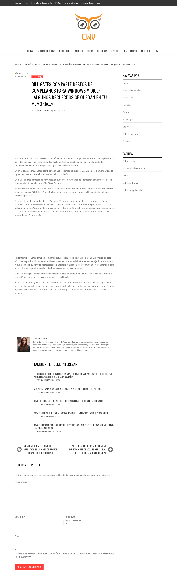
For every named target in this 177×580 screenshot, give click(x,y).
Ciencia (90, 51)
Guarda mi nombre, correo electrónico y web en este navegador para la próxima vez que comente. (65, 555)
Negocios (79, 51)
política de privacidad (90, 3)
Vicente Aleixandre (43, 380)
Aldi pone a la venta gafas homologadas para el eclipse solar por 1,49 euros (68, 388)
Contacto (145, 51)
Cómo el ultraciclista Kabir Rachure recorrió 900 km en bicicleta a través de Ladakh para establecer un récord (74, 426)
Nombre (20, 516)
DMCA (58, 3)
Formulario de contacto (41, 3)
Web (17, 535)
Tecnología (102, 51)
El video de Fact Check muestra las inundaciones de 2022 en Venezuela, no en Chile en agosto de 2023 (87, 449)
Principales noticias (46, 51)
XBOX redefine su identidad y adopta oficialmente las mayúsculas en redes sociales (71, 413)
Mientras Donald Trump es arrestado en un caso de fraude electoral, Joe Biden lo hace (40, 449)
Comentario (22, 482)
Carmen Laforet (42, 110)
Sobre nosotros (21, 3)
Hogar (30, 51)
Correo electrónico (72, 520)
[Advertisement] (65, 137)
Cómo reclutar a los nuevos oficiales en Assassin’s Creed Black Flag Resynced (68, 401)
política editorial (70, 3)
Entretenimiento (130, 51)
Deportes (115, 51)
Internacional (65, 51)
